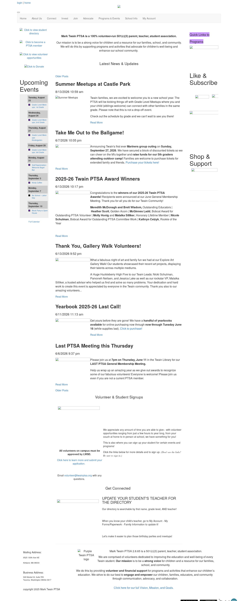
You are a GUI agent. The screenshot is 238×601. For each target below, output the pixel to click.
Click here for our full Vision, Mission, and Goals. (144, 588)
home (27, 2)
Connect (51, 18)
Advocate (88, 18)
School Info (131, 18)
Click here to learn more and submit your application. (79, 461)
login (19, 2)
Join (75, 18)
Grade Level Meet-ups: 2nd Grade (39, 121)
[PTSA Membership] (34, 43)
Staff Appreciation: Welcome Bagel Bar (39, 167)
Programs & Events (109, 18)
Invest (65, 18)
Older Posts (61, 76)
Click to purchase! (131, 328)
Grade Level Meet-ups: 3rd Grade (39, 151)
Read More (96, 122)
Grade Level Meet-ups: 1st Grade (39, 106)
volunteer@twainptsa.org (78, 475)
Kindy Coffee (37, 182)
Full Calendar (34, 221)
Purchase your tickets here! (143, 162)
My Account (149, 18)
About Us (37, 18)
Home (23, 18)
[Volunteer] (34, 55)
